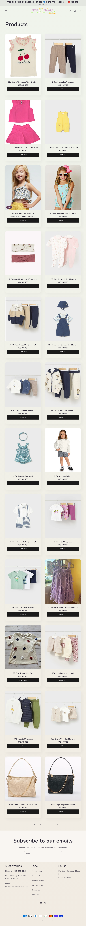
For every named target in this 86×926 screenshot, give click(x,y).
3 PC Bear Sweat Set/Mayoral (23, 345)
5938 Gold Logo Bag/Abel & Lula (23, 805)
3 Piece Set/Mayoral (63, 542)
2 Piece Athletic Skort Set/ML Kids (23, 148)
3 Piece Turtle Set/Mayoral (23, 608)
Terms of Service (38, 876)
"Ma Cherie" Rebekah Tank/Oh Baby (23, 82)
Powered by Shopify (49, 920)
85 (51, 824)
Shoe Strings (39, 920)
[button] (6, 11)
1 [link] (28, 824)
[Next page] (57, 824)
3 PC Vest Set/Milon (63, 476)
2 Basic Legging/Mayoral (63, 82)
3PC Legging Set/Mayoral (63, 673)
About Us (35, 895)
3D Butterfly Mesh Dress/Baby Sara (63, 608)
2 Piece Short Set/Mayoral (23, 213)
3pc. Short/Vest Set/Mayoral (63, 739)
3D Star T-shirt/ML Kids (23, 673)
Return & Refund (38, 881)
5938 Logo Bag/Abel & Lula (63, 805)
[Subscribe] (59, 853)
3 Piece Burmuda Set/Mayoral (23, 542)
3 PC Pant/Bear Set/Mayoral (63, 411)
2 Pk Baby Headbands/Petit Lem (23, 279)
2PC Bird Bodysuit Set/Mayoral (63, 279)
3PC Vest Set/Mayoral (23, 739)
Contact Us (36, 890)
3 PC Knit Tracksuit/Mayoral (23, 411)
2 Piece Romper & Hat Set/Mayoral (63, 148)
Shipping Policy (37, 885)
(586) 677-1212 (19, 871)
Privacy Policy (37, 871)
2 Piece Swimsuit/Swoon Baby (63, 213)
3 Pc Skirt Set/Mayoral (23, 476)
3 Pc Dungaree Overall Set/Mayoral (63, 345)
